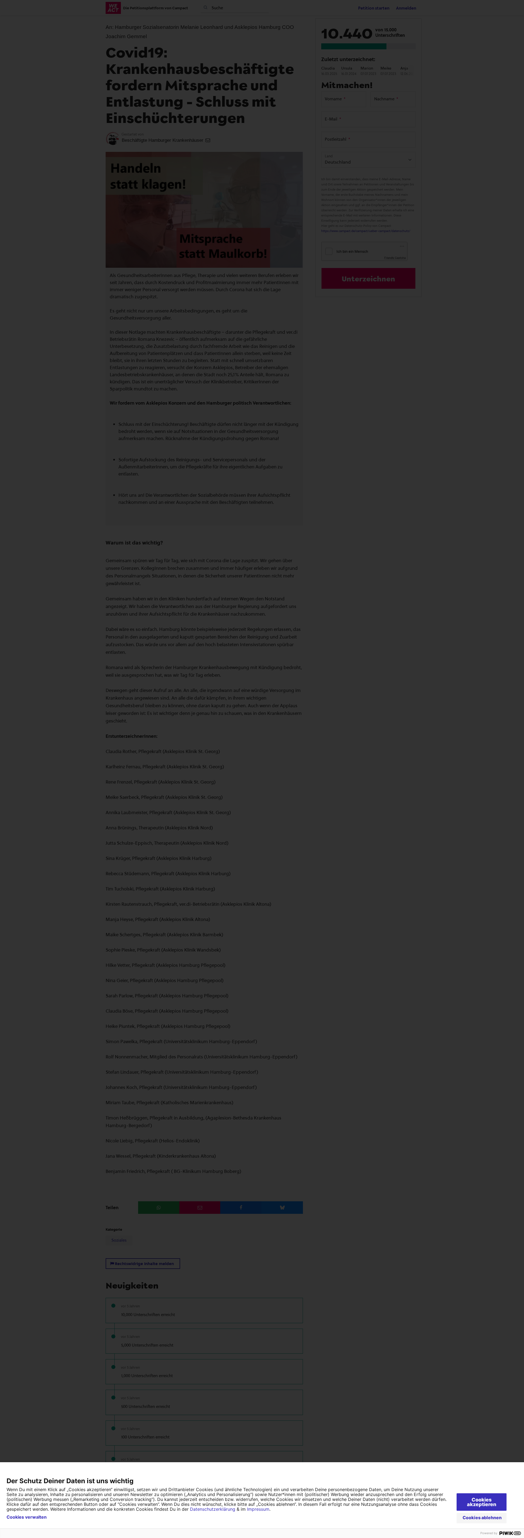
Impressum (258, 1509)
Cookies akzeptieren (481, 1502)
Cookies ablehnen (482, 1517)
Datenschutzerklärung (212, 1509)
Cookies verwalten (27, 1517)
